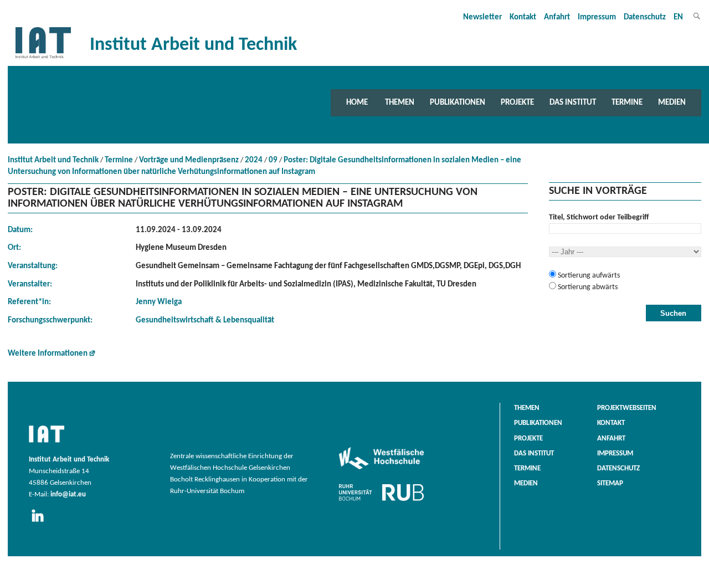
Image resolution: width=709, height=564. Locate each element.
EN (678, 17)
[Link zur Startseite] (43, 58)
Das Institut (572, 102)
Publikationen (457, 102)
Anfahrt (557, 17)
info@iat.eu (68, 494)
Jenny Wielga (159, 302)
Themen (399, 102)
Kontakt (523, 17)
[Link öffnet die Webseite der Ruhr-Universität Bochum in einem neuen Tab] (381, 501)
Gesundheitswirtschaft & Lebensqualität (205, 320)
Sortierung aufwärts (588, 275)
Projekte (517, 102)
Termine (627, 102)
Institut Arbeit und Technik (53, 160)
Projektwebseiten (626, 408)
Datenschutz (645, 17)
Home (357, 102)
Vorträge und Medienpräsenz (189, 160)
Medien (672, 102)
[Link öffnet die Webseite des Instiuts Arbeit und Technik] (46, 443)
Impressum (597, 17)
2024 (254, 160)
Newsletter (482, 17)
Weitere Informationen (48, 354)
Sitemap (610, 483)
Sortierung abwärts (587, 287)
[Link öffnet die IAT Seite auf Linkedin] (41, 522)
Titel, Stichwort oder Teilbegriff (599, 217)
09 (273, 160)
